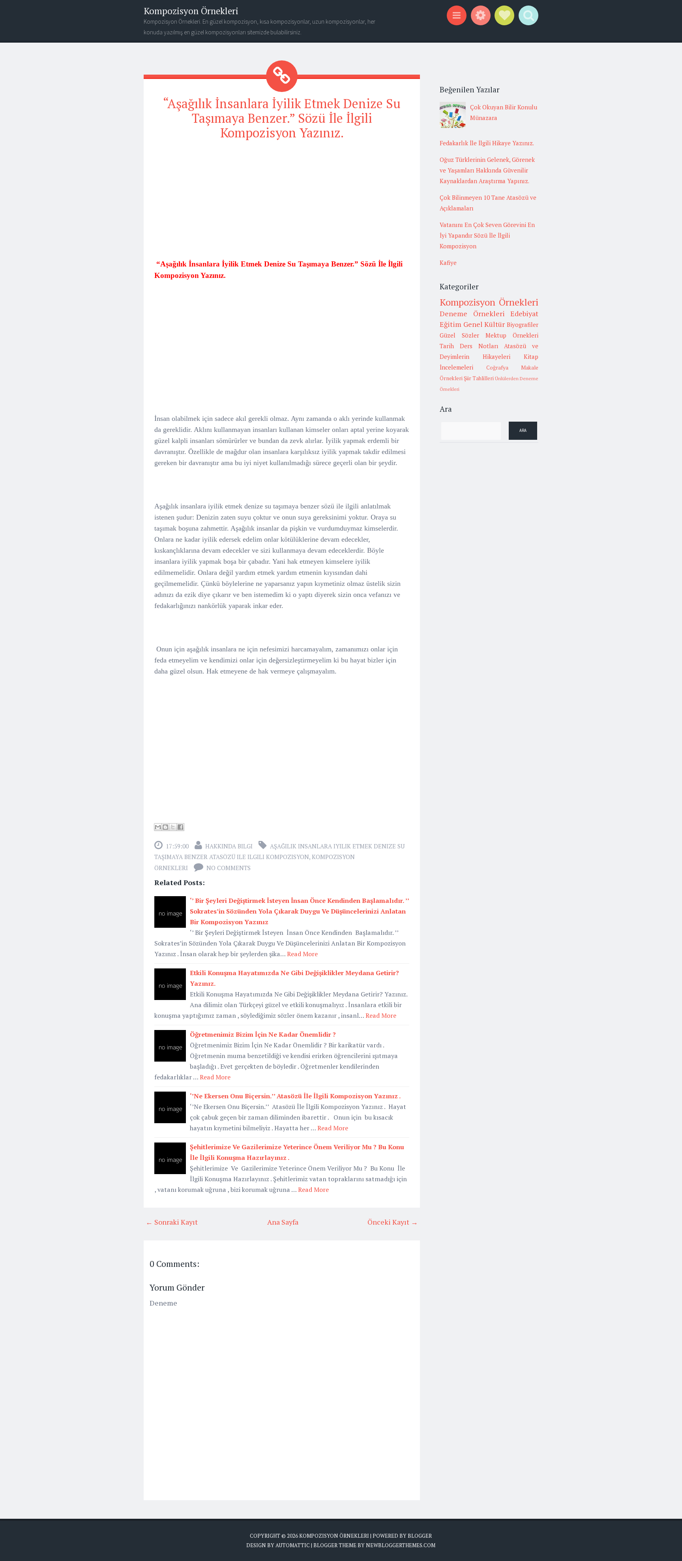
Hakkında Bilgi (229, 846)
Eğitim (450, 324)
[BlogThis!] (165, 827)
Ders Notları (479, 346)
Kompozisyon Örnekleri (191, 11)
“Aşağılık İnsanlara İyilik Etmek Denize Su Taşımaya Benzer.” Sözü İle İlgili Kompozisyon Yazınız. (282, 118)
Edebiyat (524, 313)
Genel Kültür (484, 324)
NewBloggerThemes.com (400, 1545)
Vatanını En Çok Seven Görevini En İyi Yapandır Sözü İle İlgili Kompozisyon (487, 235)
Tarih (447, 346)
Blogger (420, 1535)
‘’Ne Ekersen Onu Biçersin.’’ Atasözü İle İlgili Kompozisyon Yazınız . (295, 1096)
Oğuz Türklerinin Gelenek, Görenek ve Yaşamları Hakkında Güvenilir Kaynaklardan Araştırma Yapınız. (487, 170)
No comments (228, 868)
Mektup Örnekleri (511, 335)
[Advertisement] (281, 203)
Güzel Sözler (459, 335)
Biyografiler (522, 324)
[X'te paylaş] (173, 827)
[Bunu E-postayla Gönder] (158, 827)
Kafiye (448, 262)
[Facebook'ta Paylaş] (180, 827)
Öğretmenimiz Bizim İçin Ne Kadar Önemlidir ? (263, 1034)
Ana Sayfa (282, 1222)
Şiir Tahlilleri (479, 378)
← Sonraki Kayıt (172, 1222)
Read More (302, 953)
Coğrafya (497, 367)
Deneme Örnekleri (472, 313)
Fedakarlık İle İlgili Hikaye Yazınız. (487, 143)
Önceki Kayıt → (392, 1222)
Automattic (292, 1545)
